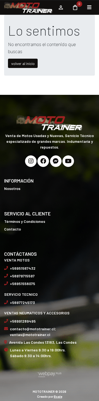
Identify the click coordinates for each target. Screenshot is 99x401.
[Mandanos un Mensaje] (56, 161)
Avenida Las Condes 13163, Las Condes (42, 342)
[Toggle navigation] (89, 7)
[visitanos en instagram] (31, 161)
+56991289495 (23, 321)
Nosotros (12, 188)
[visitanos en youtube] (68, 161)
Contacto (12, 229)
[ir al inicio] (49, 122)
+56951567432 (22, 268)
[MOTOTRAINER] (28, 8)
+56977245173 (22, 302)
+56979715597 (22, 276)
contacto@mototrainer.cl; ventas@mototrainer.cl (33, 331)
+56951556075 (22, 283)
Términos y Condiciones (24, 221)
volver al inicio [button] (23, 63)
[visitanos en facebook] (43, 161)
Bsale (58, 396)
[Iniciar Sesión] (60, 7)
